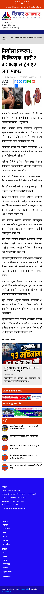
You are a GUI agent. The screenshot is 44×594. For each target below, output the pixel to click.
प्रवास (5, 532)
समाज (5, 536)
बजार (5, 560)
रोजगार (5, 567)
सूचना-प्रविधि (7, 571)
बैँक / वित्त (6, 564)
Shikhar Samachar (10, 77)
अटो (4, 552)
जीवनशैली (6, 528)
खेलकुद (5, 525)
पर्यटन (5, 556)
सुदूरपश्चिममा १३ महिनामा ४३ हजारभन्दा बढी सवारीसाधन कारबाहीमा (21, 369)
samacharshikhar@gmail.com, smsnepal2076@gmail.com (23, 7)
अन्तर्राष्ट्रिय (6, 544)
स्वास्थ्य (5, 540)
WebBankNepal (6, 591)
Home (5, 37)
